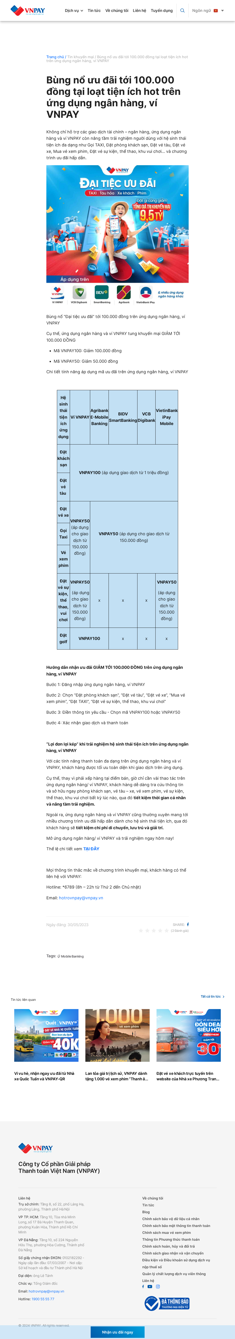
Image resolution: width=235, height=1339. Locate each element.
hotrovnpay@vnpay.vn (81, 897)
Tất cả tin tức (211, 996)
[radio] (141, 930)
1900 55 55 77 (43, 1299)
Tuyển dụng (162, 10)
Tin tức (94, 10)
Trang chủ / (56, 57)
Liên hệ (139, 10)
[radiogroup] (154, 930)
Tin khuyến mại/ (81, 57)
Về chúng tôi (116, 10)
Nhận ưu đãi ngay (117, 1332)
